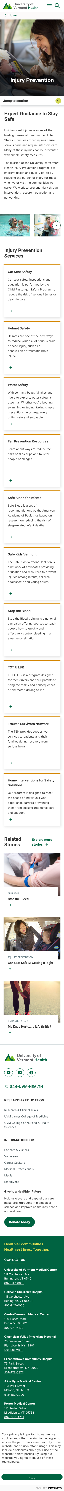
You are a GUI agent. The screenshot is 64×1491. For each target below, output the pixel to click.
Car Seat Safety (20, 272)
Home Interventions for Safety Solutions (31, 782)
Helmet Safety (19, 328)
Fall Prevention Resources (28, 441)
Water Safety (18, 385)
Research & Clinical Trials (21, 1110)
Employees (11, 1182)
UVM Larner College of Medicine (26, 1116)
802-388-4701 (14, 1417)
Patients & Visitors (16, 1150)
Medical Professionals (19, 1169)
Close (32, 1478)
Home (13, 15)
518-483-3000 (14, 1394)
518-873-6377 (13, 1372)
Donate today (19, 1222)
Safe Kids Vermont (22, 554)
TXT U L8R (16, 667)
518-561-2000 (13, 1350)
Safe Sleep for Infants (24, 498)
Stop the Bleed (19, 611)
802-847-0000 (14, 1283)
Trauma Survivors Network (28, 724)
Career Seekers (14, 1162)
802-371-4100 (13, 1327)
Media (8, 1175)
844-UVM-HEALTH (26, 1087)
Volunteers (11, 1156)
